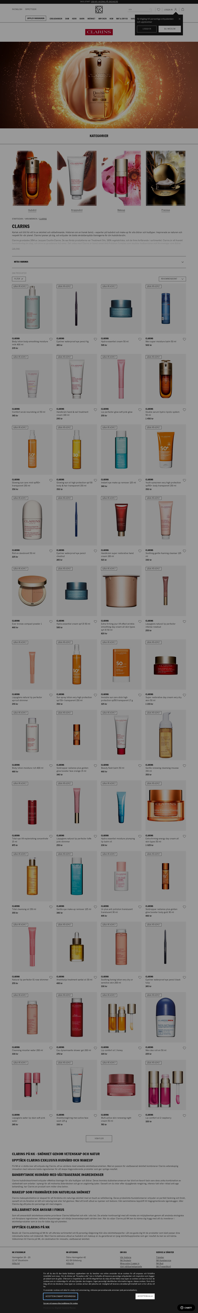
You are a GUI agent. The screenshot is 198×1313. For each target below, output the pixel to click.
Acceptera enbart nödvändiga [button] (61, 1296)
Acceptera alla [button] (145, 1296)
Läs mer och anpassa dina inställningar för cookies (60, 1303)
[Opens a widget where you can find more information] (186, 1308)
